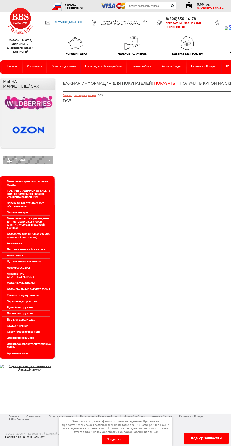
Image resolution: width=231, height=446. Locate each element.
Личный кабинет (134, 416)
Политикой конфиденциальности (130, 428)
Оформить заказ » (210, 8)
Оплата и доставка (61, 416)
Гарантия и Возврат (192, 416)
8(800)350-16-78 (181, 18)
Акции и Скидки (162, 416)
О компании (34, 416)
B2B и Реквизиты (19, 419)
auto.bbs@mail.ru (68, 22)
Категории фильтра (85, 95)
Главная (67, 95)
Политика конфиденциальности (25, 437)
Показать (164, 83)
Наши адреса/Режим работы (98, 416)
